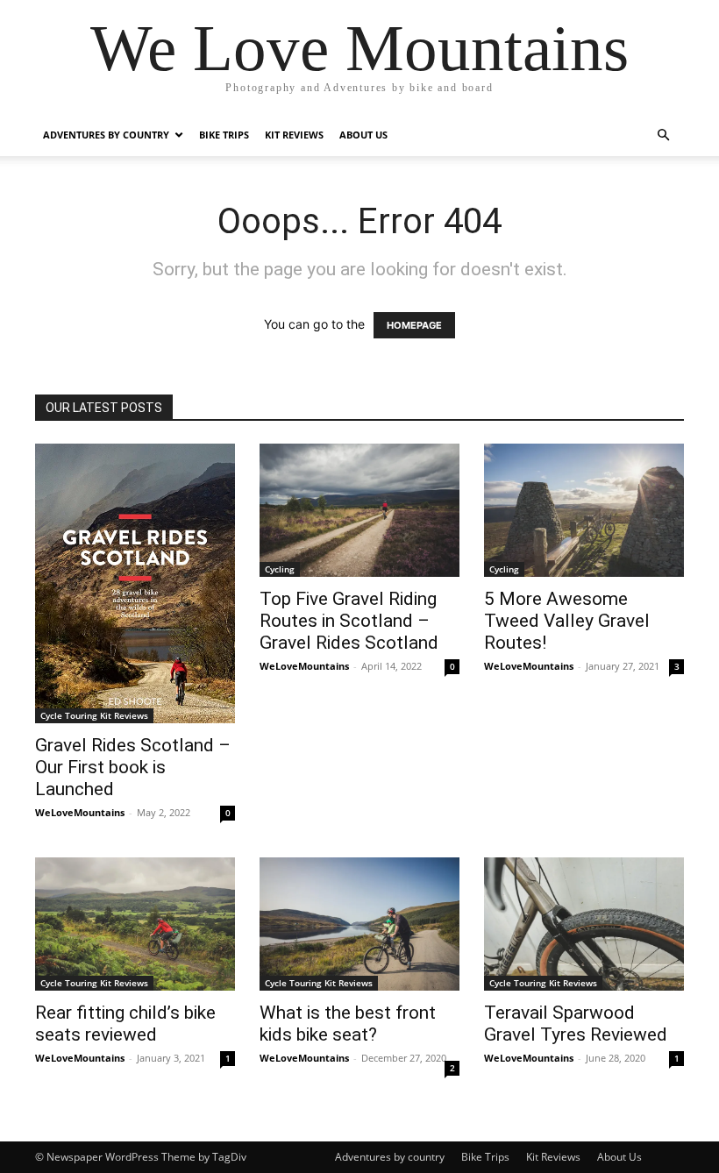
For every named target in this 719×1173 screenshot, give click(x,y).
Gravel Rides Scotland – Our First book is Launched (133, 767)
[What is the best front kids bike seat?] (359, 924)
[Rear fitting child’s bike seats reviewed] (135, 924)
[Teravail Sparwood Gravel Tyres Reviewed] (584, 924)
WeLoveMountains (80, 812)
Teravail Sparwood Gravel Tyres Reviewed (575, 1023)
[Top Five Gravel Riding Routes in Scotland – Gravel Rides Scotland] (359, 510)
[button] (663, 135)
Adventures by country (106, 134)
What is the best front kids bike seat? (348, 1023)
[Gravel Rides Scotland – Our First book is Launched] (135, 583)
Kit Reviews (294, 134)
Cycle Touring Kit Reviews (94, 715)
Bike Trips (224, 134)
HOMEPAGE (414, 325)
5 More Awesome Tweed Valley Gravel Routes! (567, 620)
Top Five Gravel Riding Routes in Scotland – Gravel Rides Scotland (349, 620)
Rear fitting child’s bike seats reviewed (125, 1023)
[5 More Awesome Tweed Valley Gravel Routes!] (584, 510)
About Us (363, 134)
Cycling (280, 569)
